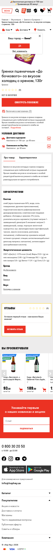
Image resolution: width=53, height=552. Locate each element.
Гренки (6, 279)
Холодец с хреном (11, 289)
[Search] (17, 10)
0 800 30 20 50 (13, 446)
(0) (20, 90)
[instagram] (10, 458)
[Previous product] (4, 373)
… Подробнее (15, 127)
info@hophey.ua (11, 483)
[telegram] (24, 458)
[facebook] (4, 458)
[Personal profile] (35, 10)
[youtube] (17, 458)
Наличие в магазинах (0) (19, 111)
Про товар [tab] (9, 157)
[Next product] (50, 373)
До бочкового (9, 270)
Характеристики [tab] (28, 157)
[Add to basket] (21, 390)
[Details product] (13, 364)
